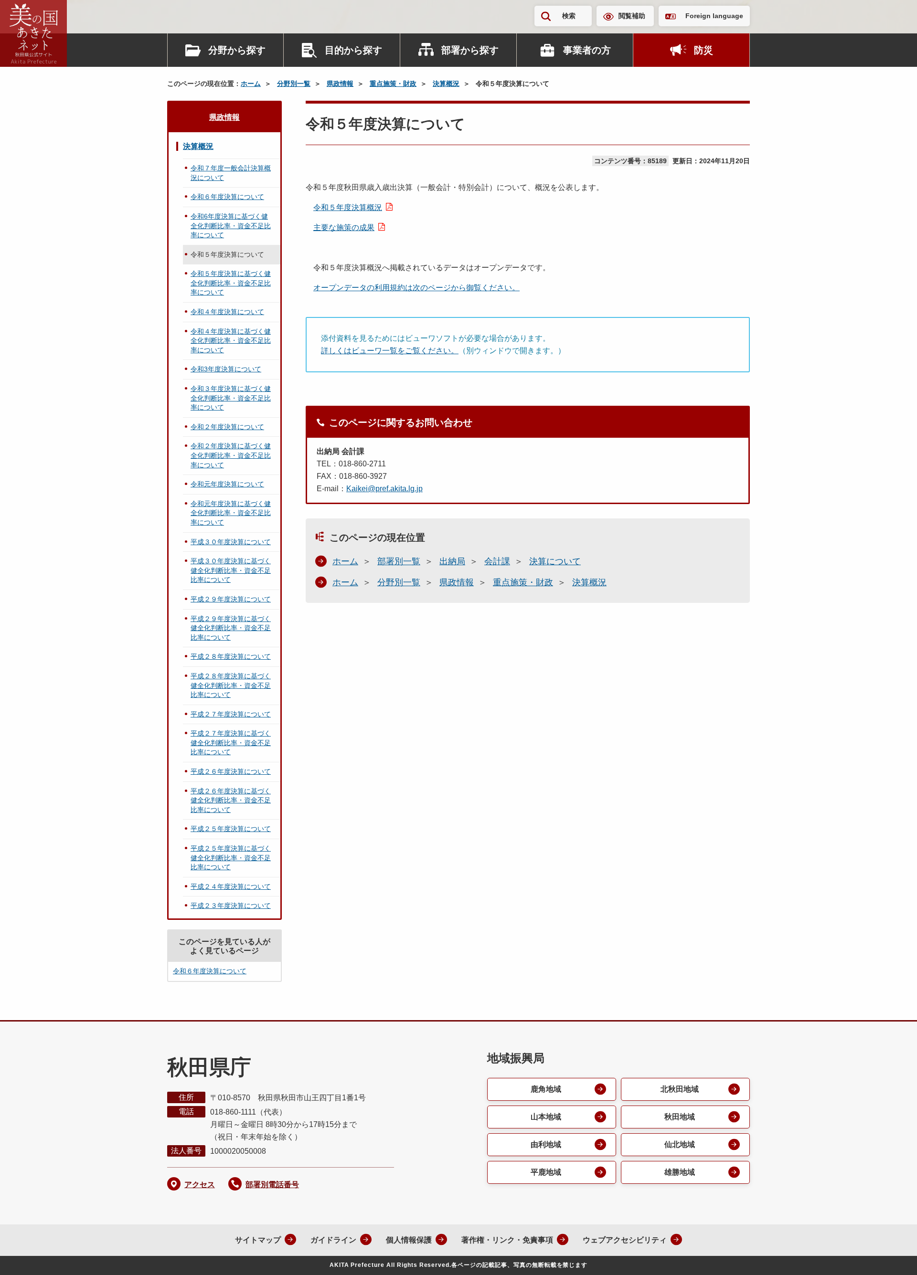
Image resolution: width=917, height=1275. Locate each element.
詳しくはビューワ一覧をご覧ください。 (389, 351)
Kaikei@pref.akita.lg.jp (384, 489)
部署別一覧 (398, 561)
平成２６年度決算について (231, 771)
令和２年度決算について (227, 427)
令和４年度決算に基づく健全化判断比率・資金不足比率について (231, 340)
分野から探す (237, 50)
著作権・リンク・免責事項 (507, 1240)
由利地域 (546, 1144)
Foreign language (714, 16)
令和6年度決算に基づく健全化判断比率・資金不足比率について (231, 225)
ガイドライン (333, 1240)
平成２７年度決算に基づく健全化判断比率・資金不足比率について (231, 742)
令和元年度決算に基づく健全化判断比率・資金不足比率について (231, 513)
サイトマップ (258, 1240)
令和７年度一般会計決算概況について (231, 172)
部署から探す (470, 50)
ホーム (251, 83)
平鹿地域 (546, 1172)
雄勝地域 (679, 1172)
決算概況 (446, 83)
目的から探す (353, 50)
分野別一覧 (293, 83)
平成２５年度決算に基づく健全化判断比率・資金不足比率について (231, 857)
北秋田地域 (680, 1089)
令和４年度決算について (227, 312)
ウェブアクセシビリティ (625, 1240)
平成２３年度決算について (231, 905)
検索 (569, 16)
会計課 (497, 561)
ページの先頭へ (890, 1255)
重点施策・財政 (393, 83)
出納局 (452, 561)
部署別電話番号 (272, 1184)
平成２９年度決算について (231, 599)
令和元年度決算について (227, 484)
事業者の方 (587, 50)
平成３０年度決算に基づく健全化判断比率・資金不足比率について (231, 570)
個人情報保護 (409, 1240)
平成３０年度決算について (231, 542)
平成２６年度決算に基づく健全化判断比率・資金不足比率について (231, 800)
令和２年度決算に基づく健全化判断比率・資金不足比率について (231, 455)
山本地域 (546, 1117)
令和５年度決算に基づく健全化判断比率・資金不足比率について (231, 283)
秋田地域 (679, 1117)
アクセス (199, 1184)
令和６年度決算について (227, 196)
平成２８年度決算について (231, 656)
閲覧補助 (631, 16)
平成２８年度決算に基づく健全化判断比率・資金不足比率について (231, 685)
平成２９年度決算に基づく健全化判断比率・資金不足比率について (231, 628)
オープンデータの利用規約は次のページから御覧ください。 (416, 288)
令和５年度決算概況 (347, 207)
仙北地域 (679, 1144)
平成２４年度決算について (231, 886)
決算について (555, 561)
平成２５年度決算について (231, 828)
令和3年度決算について (226, 369)
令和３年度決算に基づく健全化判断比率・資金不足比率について (231, 398)
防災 (703, 50)
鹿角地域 (546, 1089)
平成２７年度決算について (231, 714)
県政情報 (340, 83)
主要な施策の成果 (343, 227)
